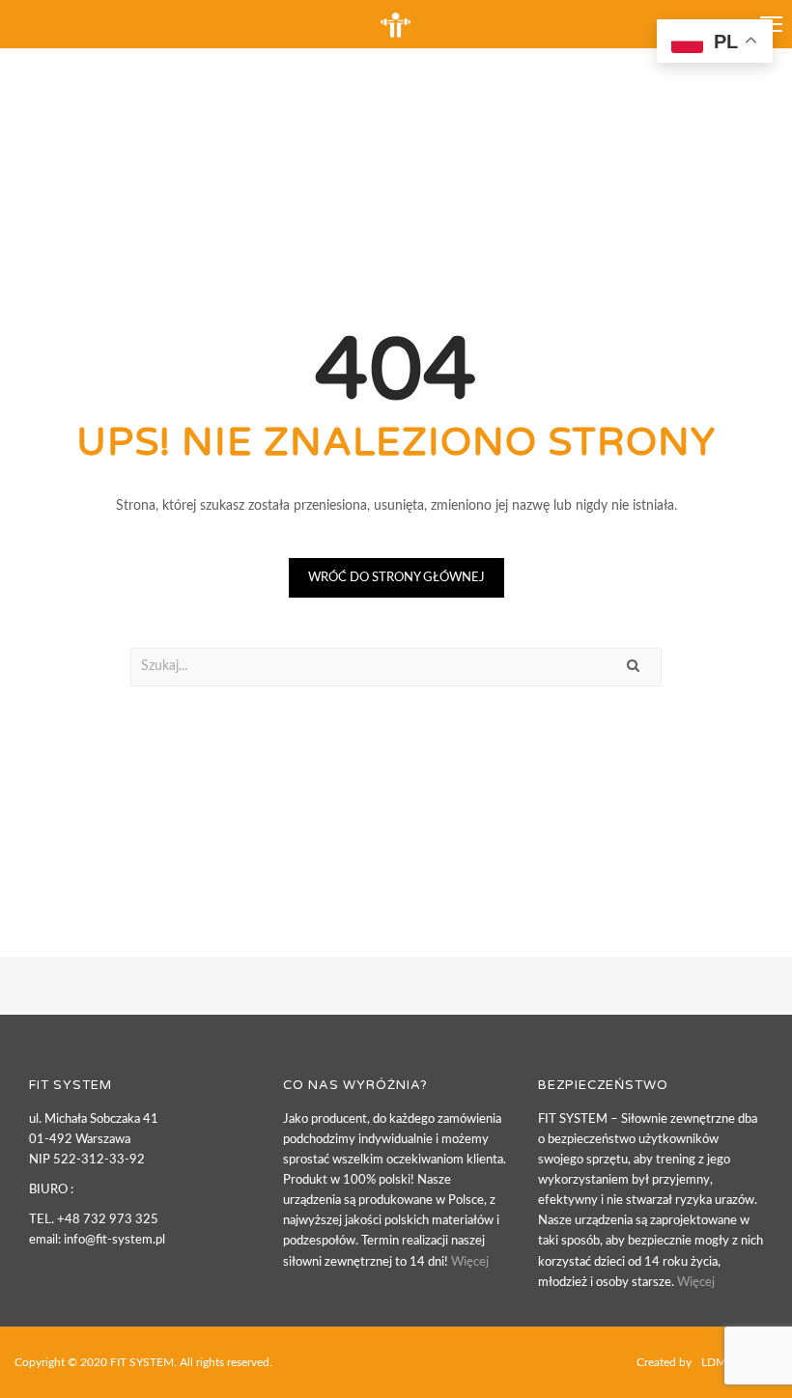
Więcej (470, 1262)
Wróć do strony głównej (396, 578)
